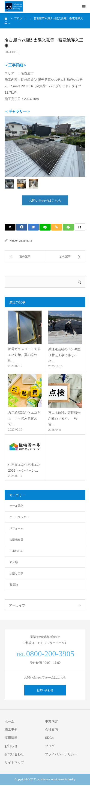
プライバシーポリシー (61, 754)
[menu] (83, 6)
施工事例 (11, 729)
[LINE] (44, 227)
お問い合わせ (45, 690)
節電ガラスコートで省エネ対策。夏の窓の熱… (24, 354)
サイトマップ (14, 762)
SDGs (49, 738)
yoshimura (25, 240)
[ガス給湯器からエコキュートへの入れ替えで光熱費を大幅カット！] (25, 390)
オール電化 (16, 505)
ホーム (9, 721)
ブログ (50, 746)
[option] (45, 146)
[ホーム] (6, 18)
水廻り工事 (16, 573)
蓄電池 (13, 584)
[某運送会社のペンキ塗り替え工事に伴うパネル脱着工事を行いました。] (65, 327)
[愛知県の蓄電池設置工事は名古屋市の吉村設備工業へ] (14, 6)
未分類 (13, 562)
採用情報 (11, 738)
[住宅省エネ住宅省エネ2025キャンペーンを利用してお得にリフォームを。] (25, 449)
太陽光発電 (16, 539)
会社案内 (51, 729)
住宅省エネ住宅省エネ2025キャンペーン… (24, 467)
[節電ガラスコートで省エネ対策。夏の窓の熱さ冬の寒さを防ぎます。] (25, 327)
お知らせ (11, 746)
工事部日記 (16, 551)
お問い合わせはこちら (45, 200)
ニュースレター (19, 517)
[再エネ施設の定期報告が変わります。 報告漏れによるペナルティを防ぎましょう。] (65, 391)
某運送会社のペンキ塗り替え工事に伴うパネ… (64, 354)
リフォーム (16, 528)
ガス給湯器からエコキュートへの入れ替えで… (24, 418)
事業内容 (51, 721)
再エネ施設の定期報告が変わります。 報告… (64, 418)
